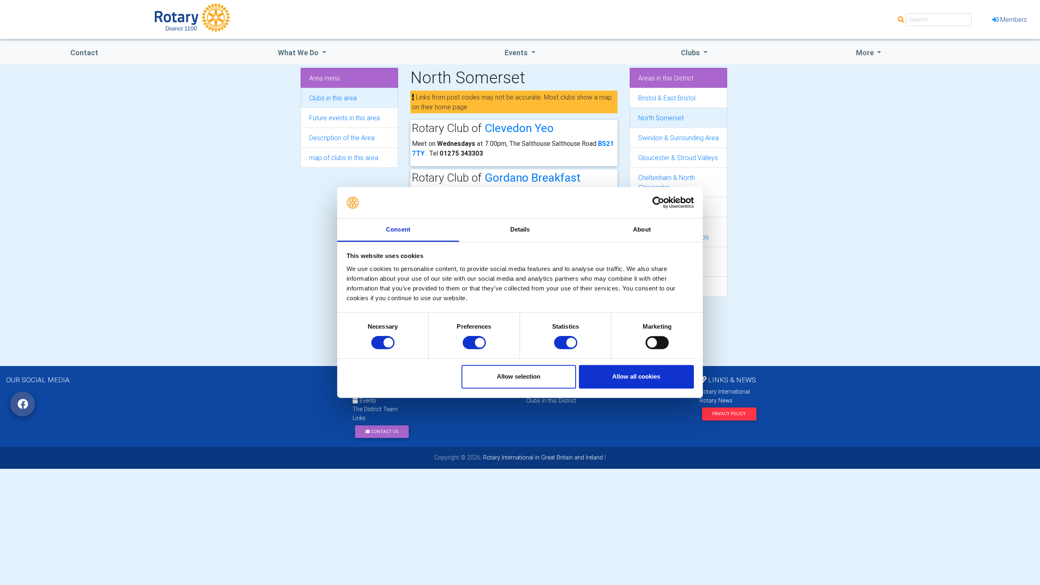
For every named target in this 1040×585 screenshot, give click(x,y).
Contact (84, 52)
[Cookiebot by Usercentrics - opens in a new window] (658, 203)
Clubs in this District (551, 400)
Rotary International (725, 391)
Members (1013, 19)
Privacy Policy (729, 413)
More (865, 52)
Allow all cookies (636, 376)
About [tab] (642, 229)
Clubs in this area (333, 98)
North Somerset (661, 118)
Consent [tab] (398, 229)
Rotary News (716, 400)
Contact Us (384, 431)
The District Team (375, 409)
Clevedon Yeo (519, 128)
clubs (691, 52)
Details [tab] (520, 229)
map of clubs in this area (343, 158)
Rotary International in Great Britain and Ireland (542, 457)
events (517, 52)
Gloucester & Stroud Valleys (678, 158)
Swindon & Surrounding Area (678, 138)
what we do (299, 52)
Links (359, 418)
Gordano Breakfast (533, 177)
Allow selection (518, 376)
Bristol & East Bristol (667, 98)
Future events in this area (344, 118)
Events (367, 400)
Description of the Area (342, 138)
